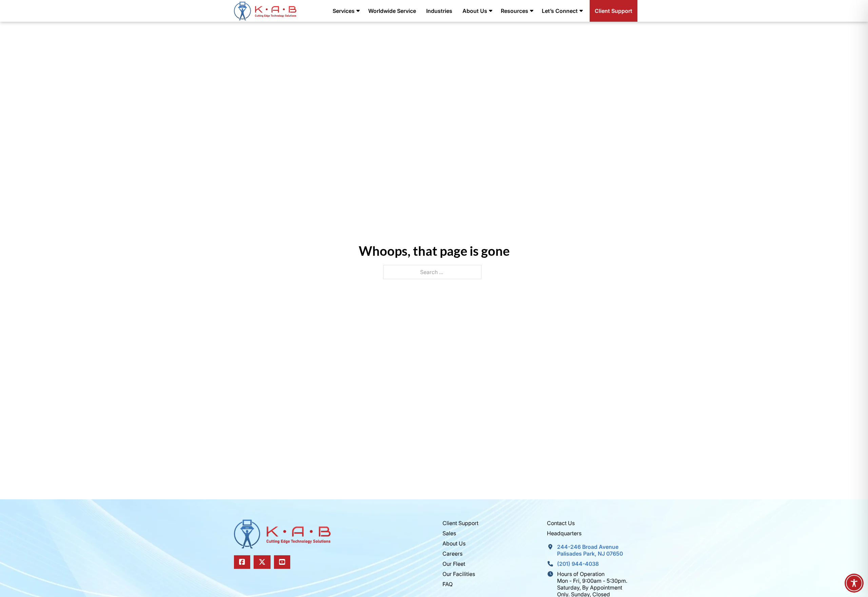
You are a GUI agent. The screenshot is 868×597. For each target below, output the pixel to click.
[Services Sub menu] (358, 11)
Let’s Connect (560, 10)
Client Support (613, 10)
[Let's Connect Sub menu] (581, 11)
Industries (439, 10)
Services (344, 10)
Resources (514, 10)
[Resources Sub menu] (531, 11)
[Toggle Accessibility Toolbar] (854, 583)
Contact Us (561, 523)
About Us (474, 10)
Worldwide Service (392, 10)
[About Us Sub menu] (490, 11)
